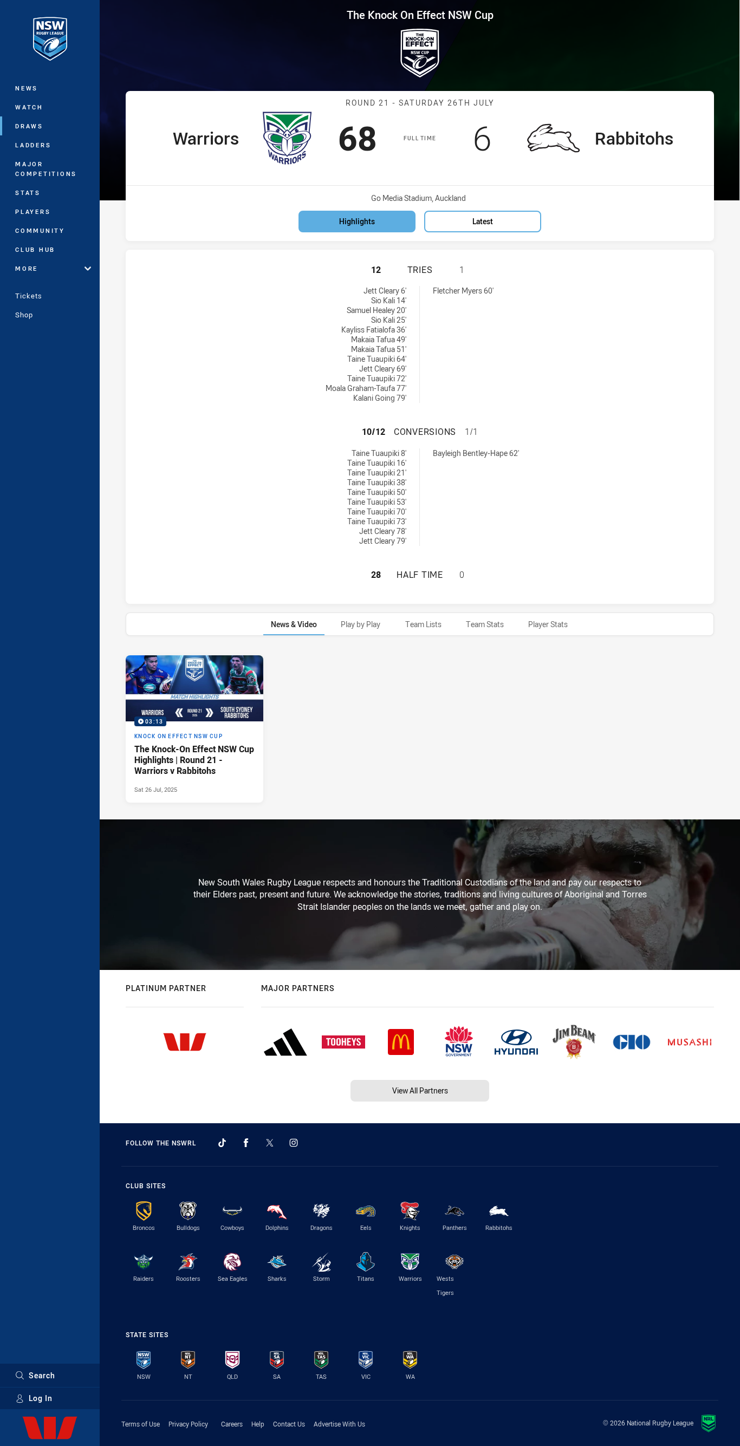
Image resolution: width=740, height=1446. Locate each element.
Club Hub (35, 249)
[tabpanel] (420, 729)
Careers (232, 1423)
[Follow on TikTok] (222, 1142)
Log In (41, 1398)
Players (32, 211)
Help (257, 1423)
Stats (28, 192)
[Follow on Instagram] (293, 1142)
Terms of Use (140, 1423)
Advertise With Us (339, 1423)
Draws (29, 126)
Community (40, 230)
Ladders (33, 145)
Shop (24, 315)
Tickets (28, 296)
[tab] (293, 624)
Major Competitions (46, 169)
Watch (29, 107)
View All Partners (420, 1090)
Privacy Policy (188, 1423)
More (26, 268)
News (26, 88)
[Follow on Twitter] (269, 1142)
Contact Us (289, 1423)
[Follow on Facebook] (246, 1142)
